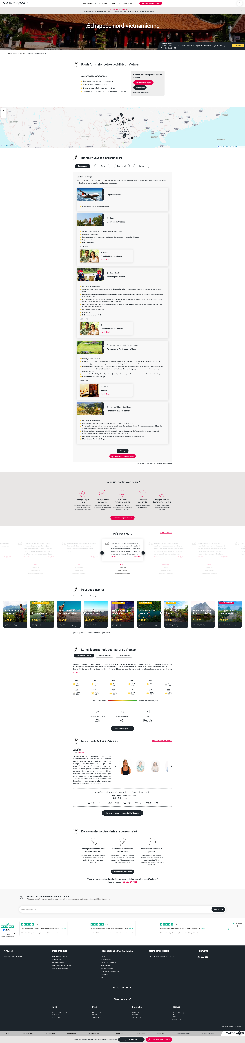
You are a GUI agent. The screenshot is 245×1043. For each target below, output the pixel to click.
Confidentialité (119, 1033)
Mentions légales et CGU (95, 1033)
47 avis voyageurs (238, 45)
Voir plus (122, 451)
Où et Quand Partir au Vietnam (61, 965)
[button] (112, 121)
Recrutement (104, 974)
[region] (143, 766)
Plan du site (160, 1033)
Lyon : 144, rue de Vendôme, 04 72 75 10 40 (162, 956)
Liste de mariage (50, 1033)
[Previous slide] (102, 553)
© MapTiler (226, 146)
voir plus (63, 928)
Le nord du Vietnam (104, 655)
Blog (102, 977)
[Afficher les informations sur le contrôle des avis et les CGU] (15, 933)
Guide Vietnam (56, 959)
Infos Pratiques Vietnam (59, 956)
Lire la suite (76, 672)
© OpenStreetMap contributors (237, 146)
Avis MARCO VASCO (107, 968)
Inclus (141, 166)
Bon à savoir (121, 166)
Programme (82, 166)
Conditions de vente (27, 1033)
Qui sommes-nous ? (106, 959)
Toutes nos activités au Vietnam (13, 956)
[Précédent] (115, 766)
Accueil (10, 53)
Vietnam (22, 53)
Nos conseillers (105, 965)
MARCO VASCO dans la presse (110, 971)
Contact (103, 956)
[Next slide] (143, 553)
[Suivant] (171, 766)
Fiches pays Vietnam (58, 962)
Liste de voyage (71, 1033)
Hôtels (102, 166)
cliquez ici (151, 11)
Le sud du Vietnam (124, 655)
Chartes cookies (140, 1033)
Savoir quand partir (122, 728)
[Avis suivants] (228, 929)
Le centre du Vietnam (84, 655)
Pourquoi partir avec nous (108, 962)
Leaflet (221, 146)
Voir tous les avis (166, 532)
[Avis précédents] (18, 929)
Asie (15, 53)
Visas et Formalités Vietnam (60, 968)
